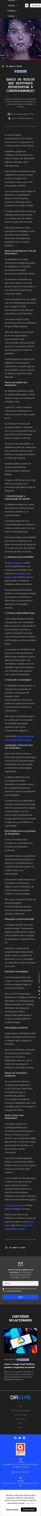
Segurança (21, 71)
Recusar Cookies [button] (12, 1509)
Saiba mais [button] (30, 1503)
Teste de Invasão (20, 1415)
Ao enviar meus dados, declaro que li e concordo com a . (19, 1290)
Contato (21, 1427)
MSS (20, 1406)
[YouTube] (20, 1438)
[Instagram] (25, 1437)
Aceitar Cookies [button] (28, 1509)
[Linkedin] (16, 1438)
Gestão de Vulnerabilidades (20, 1410)
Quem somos (20, 1419)
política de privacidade (14, 1291)
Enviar (20, 1297)
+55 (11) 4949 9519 (21, 1472)
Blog (20, 1423)
